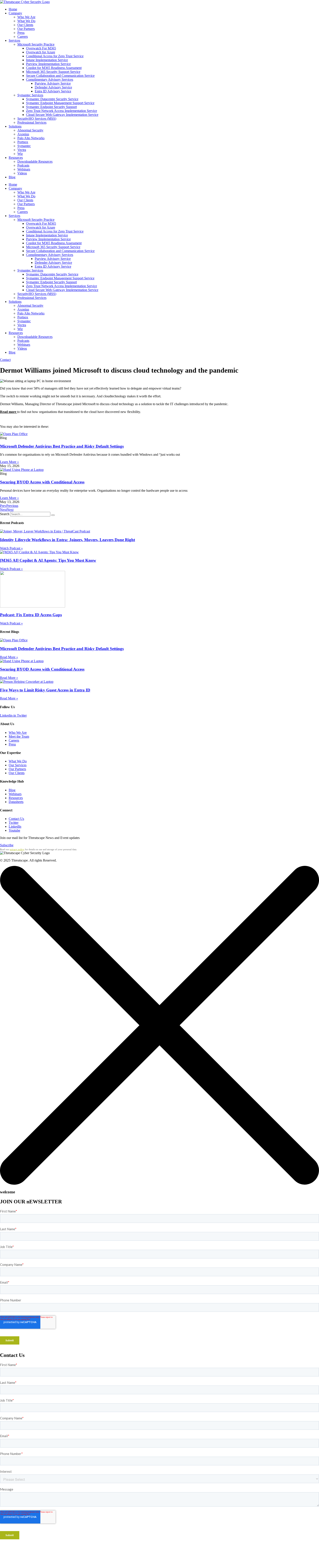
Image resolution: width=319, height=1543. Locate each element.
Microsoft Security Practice (35, 44)
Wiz (20, 154)
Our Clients (25, 25)
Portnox (22, 142)
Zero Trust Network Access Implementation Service (61, 111)
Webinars (23, 169)
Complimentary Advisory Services (49, 79)
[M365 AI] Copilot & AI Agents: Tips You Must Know (48, 560)
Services (14, 40)
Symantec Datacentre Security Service (52, 99)
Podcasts (23, 165)
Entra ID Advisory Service (53, 91)
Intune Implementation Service (47, 60)
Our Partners (26, 29)
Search (4, 514)
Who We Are (26, 17)
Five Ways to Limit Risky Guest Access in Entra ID (45, 690)
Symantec (24, 146)
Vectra (21, 150)
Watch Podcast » (11, 548)
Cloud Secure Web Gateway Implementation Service (62, 114)
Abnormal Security (30, 130)
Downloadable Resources (35, 161)
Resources (16, 157)
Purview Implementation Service (48, 64)
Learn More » (9, 462)
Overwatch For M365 (41, 48)
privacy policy (17, 849)
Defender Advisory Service (53, 87)
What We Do (26, 21)
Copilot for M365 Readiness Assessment (54, 68)
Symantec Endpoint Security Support (51, 107)
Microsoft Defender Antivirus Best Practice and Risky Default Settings (62, 446)
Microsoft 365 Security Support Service (53, 72)
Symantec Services (30, 95)
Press (21, 32)
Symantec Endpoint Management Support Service (60, 103)
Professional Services (31, 122)
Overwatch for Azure (40, 52)
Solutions (15, 126)
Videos (22, 173)
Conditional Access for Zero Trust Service (55, 56)
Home (13, 9)
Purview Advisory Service (53, 83)
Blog (12, 177)
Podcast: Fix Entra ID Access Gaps (31, 615)
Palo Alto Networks (30, 138)
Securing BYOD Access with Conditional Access (42, 482)
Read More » (9, 657)
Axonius (23, 134)
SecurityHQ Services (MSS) (36, 118)
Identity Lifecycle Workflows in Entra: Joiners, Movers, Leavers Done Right (67, 539)
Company (15, 13)
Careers (22, 36)
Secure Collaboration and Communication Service (60, 75)
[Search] (53, 515)
